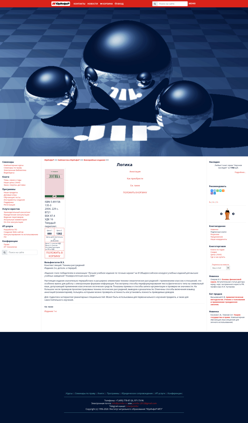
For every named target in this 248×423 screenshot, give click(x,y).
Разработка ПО (10, 229)
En (213, 202)
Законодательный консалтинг (17, 212)
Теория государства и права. (225, 316)
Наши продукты (11, 192)
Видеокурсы (9, 172)
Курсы (69, 393)
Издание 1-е (50, 311)
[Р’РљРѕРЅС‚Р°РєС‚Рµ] (212, 191)
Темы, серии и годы (12, 180)
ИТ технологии (10, 247)
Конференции (175, 393)
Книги (101, 393)
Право (6, 244)
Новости (92, 3)
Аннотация (135, 171)
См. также (135, 185)
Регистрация (9, 205)
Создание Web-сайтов (13, 232)
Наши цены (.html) (12, 182)
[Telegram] (215, 191)
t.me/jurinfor (132, 406)
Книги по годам (217, 249)
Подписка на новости (220, 264)
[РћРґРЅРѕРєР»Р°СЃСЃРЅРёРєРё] (223, 191)
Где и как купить (218, 257)
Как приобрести (135, 178)
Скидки (214, 252)
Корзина (107, 3)
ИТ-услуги (160, 393)
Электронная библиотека (15, 170)
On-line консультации (13, 222)
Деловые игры (10, 195)
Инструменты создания (14, 200)
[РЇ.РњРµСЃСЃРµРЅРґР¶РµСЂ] (220, 191)
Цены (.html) (216, 254)
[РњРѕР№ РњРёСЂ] (215, 193)
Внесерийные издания (94, 160)
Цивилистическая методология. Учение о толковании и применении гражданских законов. (228, 301)
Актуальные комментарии (15, 219)
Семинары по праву (13, 167)
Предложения (217, 237)
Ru (210, 202)
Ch (217, 202)
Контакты (79, 3)
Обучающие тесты (12, 197)
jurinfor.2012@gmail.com (144, 403)
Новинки (214, 229)
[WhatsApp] (217, 191)
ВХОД (120, 3)
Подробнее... (240, 172)
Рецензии (215, 234)
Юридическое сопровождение (137, 393)
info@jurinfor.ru (119, 403)
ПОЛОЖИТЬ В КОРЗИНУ (54, 254)
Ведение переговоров (13, 217)
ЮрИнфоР (49, 160)
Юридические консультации (16, 214)
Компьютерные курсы (14, 165)
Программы (112, 393)
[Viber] (212, 193)
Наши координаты (219, 239)
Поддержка (9, 202)
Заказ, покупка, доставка (14, 185)
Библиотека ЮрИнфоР (69, 160)
